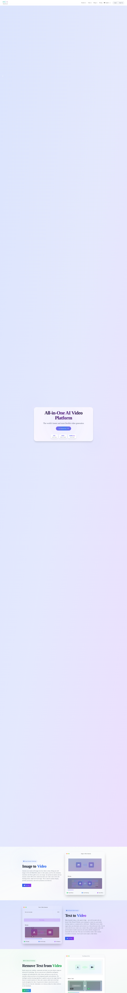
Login (115, 2)
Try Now (28, 885)
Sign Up (121, 2)
